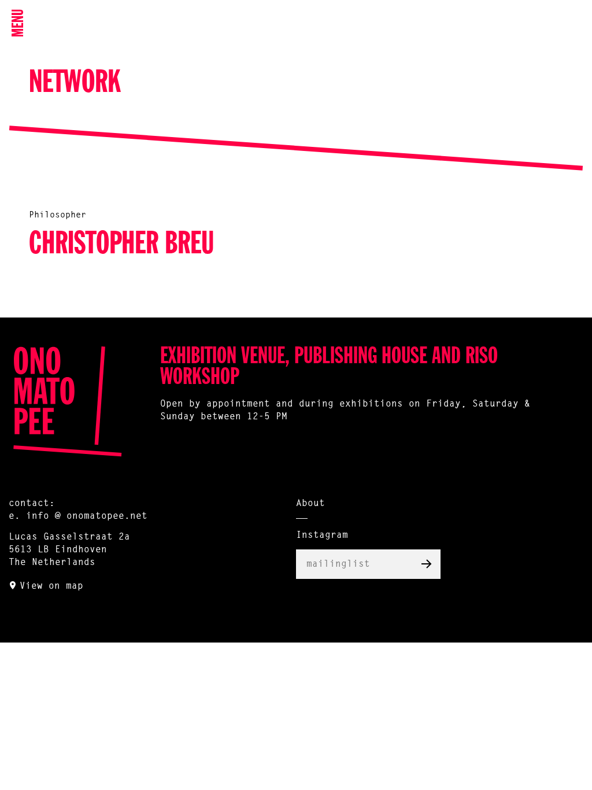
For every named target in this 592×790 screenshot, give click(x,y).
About (310, 503)
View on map (51, 586)
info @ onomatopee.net (86, 516)
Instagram (322, 535)
